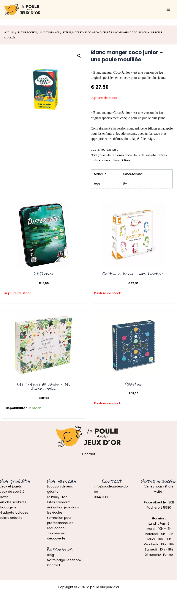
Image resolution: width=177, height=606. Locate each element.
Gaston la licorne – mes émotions (133, 273)
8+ (125, 183)
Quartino (133, 384)
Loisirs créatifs (11, 518)
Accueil (9, 32)
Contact (53, 565)
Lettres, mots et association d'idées (85, 32)
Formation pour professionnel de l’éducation (60, 523)
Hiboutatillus (133, 174)
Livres (4, 497)
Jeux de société (27, 32)
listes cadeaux (58, 502)
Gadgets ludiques (14, 512)
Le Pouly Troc (57, 497)
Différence (44, 273)
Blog (50, 555)
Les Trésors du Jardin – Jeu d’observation (43, 386)
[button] (79, 56)
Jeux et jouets (11, 486)
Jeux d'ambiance (49, 32)
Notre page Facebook (64, 560)
